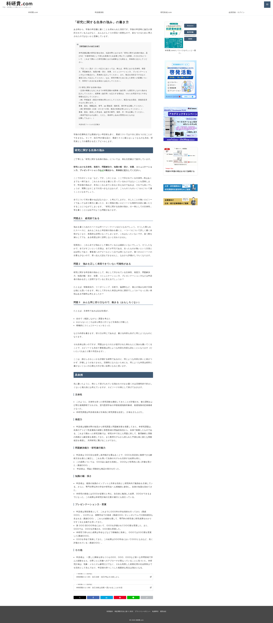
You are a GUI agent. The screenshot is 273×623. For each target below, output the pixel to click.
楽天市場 (190, 32)
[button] (147, 597)
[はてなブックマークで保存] (106, 597)
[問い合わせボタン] (267, 4)
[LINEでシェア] (133, 597)
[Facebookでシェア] (93, 597)
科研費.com (140, 620)
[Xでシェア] (80, 597)
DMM (190, 39)
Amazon (190, 25)
